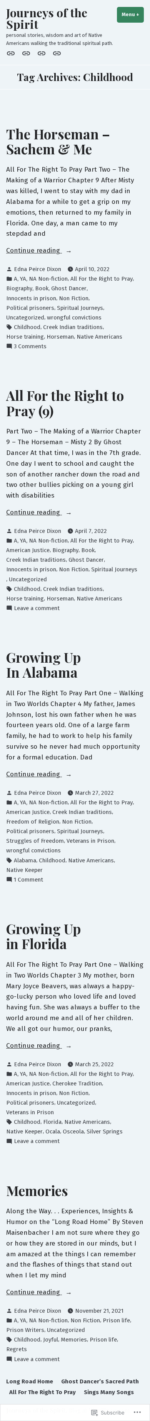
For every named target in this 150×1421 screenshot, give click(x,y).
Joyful (50, 1339)
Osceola (73, 1131)
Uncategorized (25, 317)
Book (41, 288)
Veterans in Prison (90, 840)
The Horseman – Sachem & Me (58, 141)
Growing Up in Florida (43, 936)
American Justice (28, 550)
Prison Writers (25, 1330)
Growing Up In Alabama (43, 664)
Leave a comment (37, 608)
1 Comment (28, 880)
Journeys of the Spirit (46, 18)
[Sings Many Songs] (55, 53)
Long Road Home (29, 1381)
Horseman (60, 336)
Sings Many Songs (109, 1392)
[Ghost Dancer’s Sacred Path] (26, 53)
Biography (19, 288)
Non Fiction (73, 298)
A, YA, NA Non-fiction (41, 278)
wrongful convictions (74, 317)
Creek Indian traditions (73, 327)
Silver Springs (105, 1131)
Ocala (52, 1131)
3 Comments (30, 346)
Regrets (16, 1349)
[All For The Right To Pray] (41, 53)
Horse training (25, 336)
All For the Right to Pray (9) (65, 402)
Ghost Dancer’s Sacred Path (100, 1381)
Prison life (116, 1320)
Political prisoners (30, 307)
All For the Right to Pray (101, 278)
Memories (37, 1190)
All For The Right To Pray (42, 1392)
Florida (52, 1121)
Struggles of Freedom (35, 840)
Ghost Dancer (69, 288)
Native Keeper (24, 870)
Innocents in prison (31, 298)
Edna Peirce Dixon (37, 269)
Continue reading (34, 251)
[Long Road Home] (12, 53)
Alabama (25, 860)
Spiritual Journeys (80, 307)
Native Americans (99, 336)
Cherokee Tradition (77, 1083)
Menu (133, 14)
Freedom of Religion (32, 821)
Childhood (27, 327)
